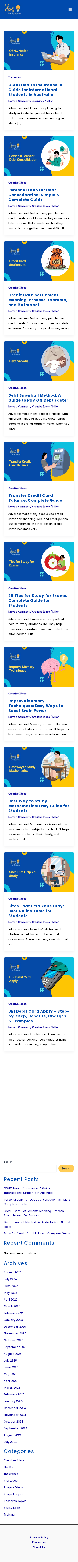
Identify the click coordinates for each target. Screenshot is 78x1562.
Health (8, 1467)
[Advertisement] (39, 1116)
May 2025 (10, 1374)
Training (9, 1514)
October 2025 (13, 1340)
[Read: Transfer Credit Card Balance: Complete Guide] (39, 461)
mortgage (11, 1480)
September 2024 (15, 1428)
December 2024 (15, 1408)
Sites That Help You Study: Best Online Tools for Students (36, 910)
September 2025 (15, 1347)
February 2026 (14, 1313)
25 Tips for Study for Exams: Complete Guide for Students (37, 600)
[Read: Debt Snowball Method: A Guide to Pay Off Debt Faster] (39, 361)
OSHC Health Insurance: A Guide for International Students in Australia (35, 89)
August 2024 (12, 1435)
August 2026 (12, 1272)
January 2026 (13, 1320)
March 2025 (12, 1387)
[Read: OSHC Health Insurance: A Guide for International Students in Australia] (39, 50)
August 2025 (12, 1354)
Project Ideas (13, 1487)
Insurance (14, 77)
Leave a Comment (19, 101)
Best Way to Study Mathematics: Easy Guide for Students (38, 805)
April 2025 (10, 1381)
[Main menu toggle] (70, 9)
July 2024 (10, 1442)
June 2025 (11, 1367)
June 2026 (11, 1286)
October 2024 (13, 1421)
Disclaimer (39, 1542)
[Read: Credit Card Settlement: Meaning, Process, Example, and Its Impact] (39, 261)
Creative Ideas (17, 182)
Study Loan (12, 1507)
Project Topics (14, 1494)
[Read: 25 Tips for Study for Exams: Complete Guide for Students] (39, 561)
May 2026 (10, 1293)
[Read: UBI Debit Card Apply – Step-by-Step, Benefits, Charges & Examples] (39, 977)
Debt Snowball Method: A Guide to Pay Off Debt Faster (38, 398)
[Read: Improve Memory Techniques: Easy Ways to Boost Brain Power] (39, 666)
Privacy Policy (39, 1537)
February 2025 (14, 1394)
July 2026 (10, 1279)
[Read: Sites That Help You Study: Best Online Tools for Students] (39, 872)
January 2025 (13, 1401)
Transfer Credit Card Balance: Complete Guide (35, 498)
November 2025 (15, 1333)
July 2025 (10, 1360)
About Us (39, 1547)
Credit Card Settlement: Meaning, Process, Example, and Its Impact (37, 299)
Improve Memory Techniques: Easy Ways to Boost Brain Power (35, 705)
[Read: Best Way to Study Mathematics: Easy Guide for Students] (39, 766)
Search (8, 1161)
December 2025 (15, 1326)
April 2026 (10, 1299)
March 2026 (12, 1306)
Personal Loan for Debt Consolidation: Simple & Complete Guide (34, 194)
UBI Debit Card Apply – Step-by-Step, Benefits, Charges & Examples (39, 1016)
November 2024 (15, 1414)
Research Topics (15, 1501)
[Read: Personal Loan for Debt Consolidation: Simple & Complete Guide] (39, 155)
